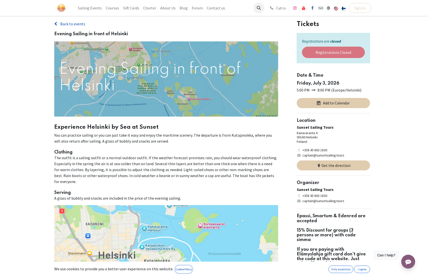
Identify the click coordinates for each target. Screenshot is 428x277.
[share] (328, 8)
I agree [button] (362, 269)
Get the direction (335, 165)
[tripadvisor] (321, 8)
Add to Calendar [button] (336, 102)
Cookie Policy (184, 269)
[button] (258, 7)
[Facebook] (312, 8)
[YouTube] (304, 8)
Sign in (360, 7)
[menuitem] (90, 8)
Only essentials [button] (340, 269)
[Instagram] (295, 8)
